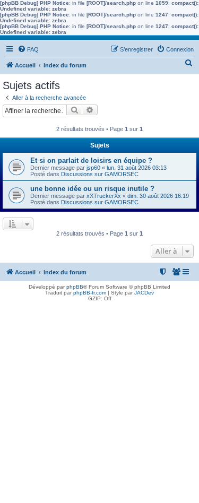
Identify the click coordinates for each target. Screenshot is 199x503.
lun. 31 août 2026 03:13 (137, 167)
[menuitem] (28, 49)
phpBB (74, 287)
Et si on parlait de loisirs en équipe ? (91, 160)
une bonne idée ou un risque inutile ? (92, 189)
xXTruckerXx (103, 196)
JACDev (144, 293)
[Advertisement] (99, 403)
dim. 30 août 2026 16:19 (158, 196)
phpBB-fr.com (89, 293)
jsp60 (93, 167)
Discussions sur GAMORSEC (100, 174)
